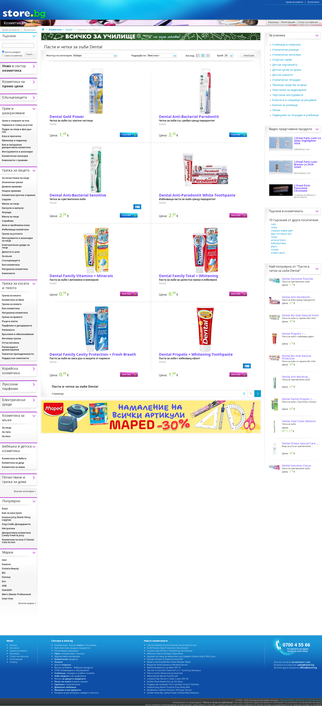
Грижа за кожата (11, 304)
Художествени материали (67, 656)
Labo (273, 224)
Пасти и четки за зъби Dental (289, 268)
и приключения (67, 684)
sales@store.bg (305, 664)
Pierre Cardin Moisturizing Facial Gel (165, 673)
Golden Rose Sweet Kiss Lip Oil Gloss (165, 681)
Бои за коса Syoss (12, 513)
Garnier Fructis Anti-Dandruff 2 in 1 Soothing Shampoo (174, 670)
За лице (6, 427)
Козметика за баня (13, 299)
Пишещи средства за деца (289, 85)
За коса (6, 436)
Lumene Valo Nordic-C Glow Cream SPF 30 (167, 678)
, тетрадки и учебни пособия (74, 673)
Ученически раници (285, 49)
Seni (4, 560)
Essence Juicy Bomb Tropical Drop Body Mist (168, 687)
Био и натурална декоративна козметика (16, 146)
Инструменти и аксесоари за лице (17, 239)
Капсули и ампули (13, 208)
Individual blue (278, 243)
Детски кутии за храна (286, 69)
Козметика (13, 22)
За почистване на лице (15, 178)
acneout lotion (278, 240)
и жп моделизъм (70, 675)
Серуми (6, 199)
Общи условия (286, 700)
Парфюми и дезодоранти (17, 325)
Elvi (4, 581)
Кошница (14, 653)
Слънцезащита (11, 260)
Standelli (7, 590)
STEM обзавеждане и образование (71, 670)
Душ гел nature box (281, 233)
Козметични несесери (15, 156)
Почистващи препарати (66, 650)
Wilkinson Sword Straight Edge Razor (165, 653)
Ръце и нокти (10, 321)
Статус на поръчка (19, 656)
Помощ (13, 661)
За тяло (6, 432)
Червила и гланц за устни (17, 125)
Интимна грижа (11, 338)
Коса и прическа (11, 136)
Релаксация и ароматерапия (10, 348)
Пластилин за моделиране (289, 90)
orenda (274, 249)
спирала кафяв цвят (282, 230)
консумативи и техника (69, 653)
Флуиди (6, 212)
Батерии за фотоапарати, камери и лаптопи (76, 692)
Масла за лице (10, 216)
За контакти (313, 2)
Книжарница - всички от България (75, 645)
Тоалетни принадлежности (18, 354)
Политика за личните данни (308, 700)
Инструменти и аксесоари (17, 151)
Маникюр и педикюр (14, 140)
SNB (4, 585)
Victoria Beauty (10, 568)
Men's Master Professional (16, 594)
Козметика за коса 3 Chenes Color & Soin (18, 541)
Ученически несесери (286, 54)
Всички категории (24, 491)
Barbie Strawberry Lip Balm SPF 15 (164, 667)
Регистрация (16, 659)
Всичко (70, 678)
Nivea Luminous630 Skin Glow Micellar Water (169, 661)
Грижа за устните (12, 233)
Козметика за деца (13, 462)
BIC (4, 572)
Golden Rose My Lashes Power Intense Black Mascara (173, 692)
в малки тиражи (71, 681)
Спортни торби (282, 59)
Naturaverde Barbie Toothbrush (162, 675)
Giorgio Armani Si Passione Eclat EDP (165, 659)
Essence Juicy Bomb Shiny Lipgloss (16, 518)
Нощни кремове (11, 190)
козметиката (293, 211)
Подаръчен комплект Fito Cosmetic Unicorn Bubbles (173, 684)
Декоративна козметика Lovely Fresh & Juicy (16, 534)
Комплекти (8, 273)
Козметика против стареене (18, 195)
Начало (13, 645)
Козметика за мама (13, 467)
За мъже (7, 256)
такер (274, 237)
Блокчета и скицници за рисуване (294, 100)
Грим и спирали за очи (15, 120)
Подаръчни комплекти (15, 358)
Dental (68, 29)
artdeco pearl (278, 252)
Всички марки (26, 603)
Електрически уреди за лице (16, 246)
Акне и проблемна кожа (16, 225)
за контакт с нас (301, 662)
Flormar (6, 577)
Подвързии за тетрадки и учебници (295, 115)
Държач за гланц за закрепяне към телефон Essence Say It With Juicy (181, 656)
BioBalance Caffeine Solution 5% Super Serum (169, 689)
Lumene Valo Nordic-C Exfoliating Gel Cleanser (169, 650)
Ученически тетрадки (286, 80)
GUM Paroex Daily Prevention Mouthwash (167, 647)
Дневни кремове (12, 186)
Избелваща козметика (15, 229)
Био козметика (11, 264)
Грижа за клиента (294, 2)
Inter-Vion (7, 598)
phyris (274, 246)
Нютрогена (8, 528)
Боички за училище (285, 105)
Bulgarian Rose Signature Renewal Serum (167, 664)
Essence (6, 564)
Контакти (14, 647)
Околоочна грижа (12, 182)
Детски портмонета (284, 64)
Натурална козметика (15, 269)
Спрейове (7, 220)
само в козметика (13, 55)
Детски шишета (282, 75)
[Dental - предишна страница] (244, 393)
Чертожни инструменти (287, 95)
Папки (276, 110)
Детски (62, 664)
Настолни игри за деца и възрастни (72, 647)
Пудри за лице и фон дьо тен (16, 130)
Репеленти (8, 329)
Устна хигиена (10, 342)
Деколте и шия (11, 251)
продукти (66, 659)
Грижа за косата (11, 295)
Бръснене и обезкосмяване (18, 334)
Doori (5, 508)
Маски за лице (10, 203)
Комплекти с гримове (15, 160)
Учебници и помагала (286, 44)
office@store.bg (308, 667)
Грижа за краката (12, 317)
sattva (274, 227)
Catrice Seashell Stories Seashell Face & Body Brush (172, 645)
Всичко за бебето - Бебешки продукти (73, 667)
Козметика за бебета (14, 458)
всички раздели (12, 52)
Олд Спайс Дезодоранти (16, 524)
